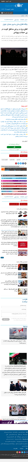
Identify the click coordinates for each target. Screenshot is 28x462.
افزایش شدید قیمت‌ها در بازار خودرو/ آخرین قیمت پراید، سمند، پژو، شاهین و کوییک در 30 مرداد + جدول (9, 252)
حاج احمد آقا (25, 434)
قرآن (15, 437)
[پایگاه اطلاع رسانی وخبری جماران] (14, 5)
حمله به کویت (12, 159)
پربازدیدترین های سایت (22, 209)
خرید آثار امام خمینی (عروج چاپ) (22, 441)
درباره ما (21, 448)
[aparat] (20, 452)
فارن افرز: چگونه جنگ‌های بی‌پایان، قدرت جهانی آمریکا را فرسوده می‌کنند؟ (15, 394)
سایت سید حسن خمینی (10, 439)
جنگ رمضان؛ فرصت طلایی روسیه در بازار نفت (16, 119)
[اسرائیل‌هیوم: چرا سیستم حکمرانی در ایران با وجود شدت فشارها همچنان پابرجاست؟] (14, 410)
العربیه (7, 1)
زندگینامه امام (15, 432)
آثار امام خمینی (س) (10, 437)
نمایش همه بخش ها (8, 13)
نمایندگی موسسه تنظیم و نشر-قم (10, 441)
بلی (13, 147)
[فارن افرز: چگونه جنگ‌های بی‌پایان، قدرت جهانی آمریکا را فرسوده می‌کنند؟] (14, 385)
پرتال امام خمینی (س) (18, 439)
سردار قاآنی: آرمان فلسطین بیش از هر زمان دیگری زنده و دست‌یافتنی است (9, 273)
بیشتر (2, 257)
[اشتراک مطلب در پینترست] (16, 163)
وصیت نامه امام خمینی (13, 434)
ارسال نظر (6, 319)
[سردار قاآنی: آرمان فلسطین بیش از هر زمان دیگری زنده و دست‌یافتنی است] (22, 275)
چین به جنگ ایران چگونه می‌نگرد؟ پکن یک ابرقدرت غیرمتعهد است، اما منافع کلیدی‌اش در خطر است (14, 123)
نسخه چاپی (16, 20)
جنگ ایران (18, 159)
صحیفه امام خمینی (21, 432)
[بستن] (1, 420)
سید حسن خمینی (25, 437)
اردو (10, 1)
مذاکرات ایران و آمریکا (14, 156)
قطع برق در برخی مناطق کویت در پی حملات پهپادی (14, 31)
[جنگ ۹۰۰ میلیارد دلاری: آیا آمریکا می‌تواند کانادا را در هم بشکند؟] (14, 333)
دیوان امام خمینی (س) (8, 432)
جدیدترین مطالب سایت (21, 262)
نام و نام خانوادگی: (23, 305)
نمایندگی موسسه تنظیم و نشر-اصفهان (22, 444)
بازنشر (22, 16)
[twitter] (24, 452)
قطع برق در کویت (4, 159)
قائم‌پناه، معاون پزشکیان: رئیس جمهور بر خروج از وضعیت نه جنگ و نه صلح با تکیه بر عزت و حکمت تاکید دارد (9, 266)
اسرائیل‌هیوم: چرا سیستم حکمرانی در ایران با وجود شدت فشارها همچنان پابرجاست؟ (14, 420)
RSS (27, 448)
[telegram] (22, 452)
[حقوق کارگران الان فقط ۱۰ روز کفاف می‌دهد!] (22, 291)
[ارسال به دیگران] (25, 163)
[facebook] (27, 452)
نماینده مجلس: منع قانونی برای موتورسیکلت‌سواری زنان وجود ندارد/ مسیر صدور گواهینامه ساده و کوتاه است (9, 282)
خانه (26, 16)
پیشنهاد (25, 326)
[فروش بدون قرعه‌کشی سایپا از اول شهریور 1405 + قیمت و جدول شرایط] (22, 214)
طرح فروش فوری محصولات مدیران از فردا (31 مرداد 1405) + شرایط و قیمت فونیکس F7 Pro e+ (9, 244)
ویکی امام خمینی (25, 446)
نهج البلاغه (19, 437)
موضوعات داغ (24, 152)
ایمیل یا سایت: (24, 309)
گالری (7, 434)
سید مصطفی (20, 434)
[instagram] (17, 452)
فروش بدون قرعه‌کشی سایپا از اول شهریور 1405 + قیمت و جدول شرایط (9, 212)
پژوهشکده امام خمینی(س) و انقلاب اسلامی (8, 444)
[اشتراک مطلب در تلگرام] (18, 163)
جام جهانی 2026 (23, 156)
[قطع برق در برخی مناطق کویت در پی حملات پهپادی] (14, 56)
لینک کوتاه (22, 166)
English (3, 1)
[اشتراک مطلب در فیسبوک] (23, 163)
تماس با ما (15, 448)
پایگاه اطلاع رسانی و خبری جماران (10, 454)
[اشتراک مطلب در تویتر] (21, 163)
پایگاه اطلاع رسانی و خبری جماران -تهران (15, 24)
